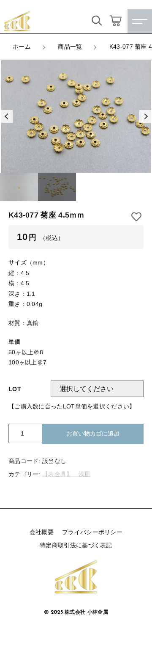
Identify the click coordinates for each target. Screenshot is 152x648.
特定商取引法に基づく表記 (76, 545)
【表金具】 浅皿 (66, 474)
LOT (14, 389)
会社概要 (42, 532)
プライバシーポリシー (92, 532)
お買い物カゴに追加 (92, 433)
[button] (6, 116)
